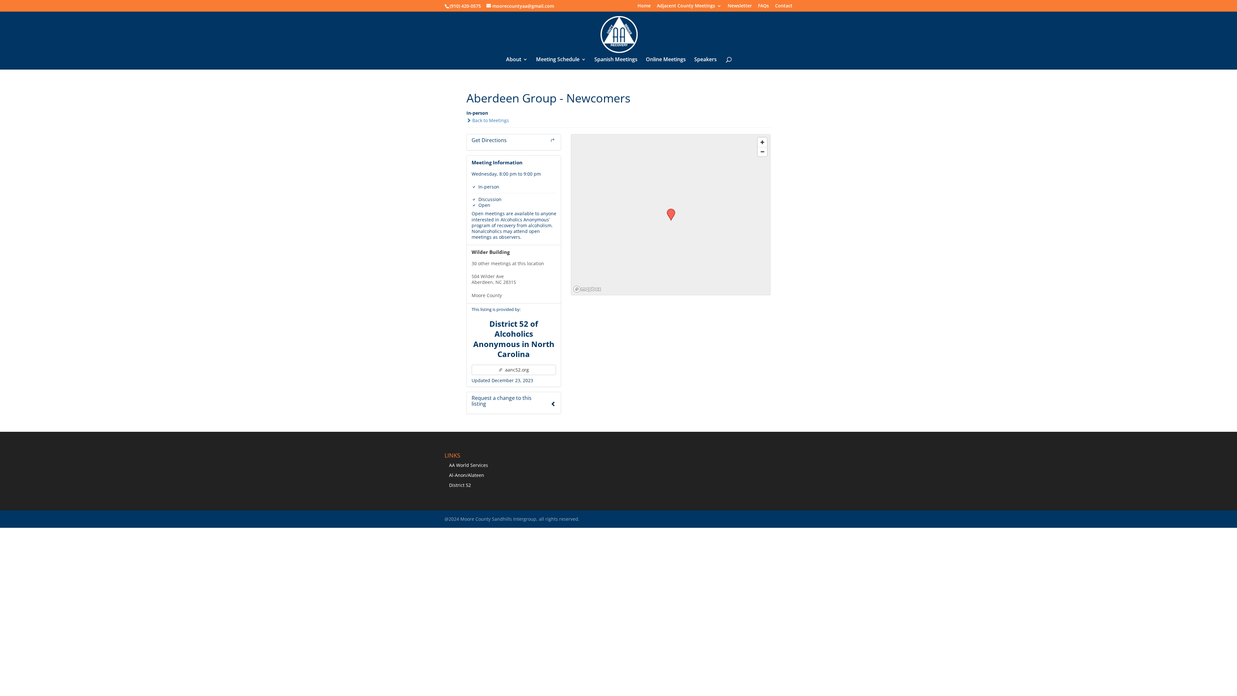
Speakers (705, 60)
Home (644, 6)
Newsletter (740, 6)
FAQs (763, 6)
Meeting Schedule (558, 60)
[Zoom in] (762, 142)
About (513, 60)
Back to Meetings (490, 120)
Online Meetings (666, 60)
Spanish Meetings (616, 60)
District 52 (460, 485)
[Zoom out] (762, 151)
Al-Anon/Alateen (466, 475)
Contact (783, 6)
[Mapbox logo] (587, 289)
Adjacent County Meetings (686, 6)
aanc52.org (516, 370)
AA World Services (468, 465)
